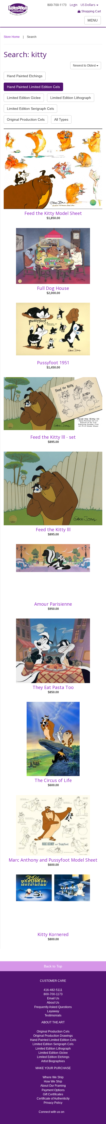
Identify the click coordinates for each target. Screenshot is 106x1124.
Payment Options (53, 1090)
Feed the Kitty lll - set (53, 437)
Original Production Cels (26, 119)
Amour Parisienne (53, 604)
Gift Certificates (53, 1094)
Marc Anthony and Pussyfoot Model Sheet (53, 860)
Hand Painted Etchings (24, 76)
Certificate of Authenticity (53, 1098)
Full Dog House (53, 288)
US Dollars (88, 5)
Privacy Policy (53, 1102)
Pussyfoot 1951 (53, 363)
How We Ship (53, 1081)
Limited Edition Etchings (53, 1057)
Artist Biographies (53, 1061)
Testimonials (53, 1015)
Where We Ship (53, 1077)
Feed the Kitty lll (53, 529)
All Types (61, 119)
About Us (53, 1002)
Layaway (53, 1011)
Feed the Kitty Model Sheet (53, 213)
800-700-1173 (53, 994)
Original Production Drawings (53, 1035)
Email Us (53, 998)
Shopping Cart (91, 11)
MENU (93, 20)
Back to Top (53, 966)
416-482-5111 (53, 990)
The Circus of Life (53, 780)
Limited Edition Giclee (24, 98)
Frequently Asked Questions (53, 1007)
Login (73, 5)
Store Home (12, 37)
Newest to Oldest (84, 65)
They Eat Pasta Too (53, 687)
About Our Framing (53, 1085)
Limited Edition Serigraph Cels (30, 109)
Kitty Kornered (53, 934)
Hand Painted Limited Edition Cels (33, 87)
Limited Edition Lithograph (70, 98)
